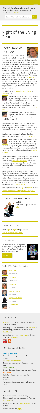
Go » (17, 207)
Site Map (32, 328)
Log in (23, 188)
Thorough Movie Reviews (12, 360)
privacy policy (7, 400)
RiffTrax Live (30, 77)
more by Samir (30, 136)
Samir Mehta (13, 305)
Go (34, 17)
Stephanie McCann (15, 298)
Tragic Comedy (8, 368)
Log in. (19, 409)
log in (29, 91)
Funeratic (6, 322)
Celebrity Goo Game (10, 353)
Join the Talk (7, 255)
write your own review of (18, 191)
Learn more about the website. (12, 233)
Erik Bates (12, 277)
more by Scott (21, 91)
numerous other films (19, 161)
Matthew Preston (15, 291)
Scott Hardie (13, 270)
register (4, 93)
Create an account (25, 403)
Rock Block (7, 372)
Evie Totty (12, 284)
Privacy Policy (14, 337)
